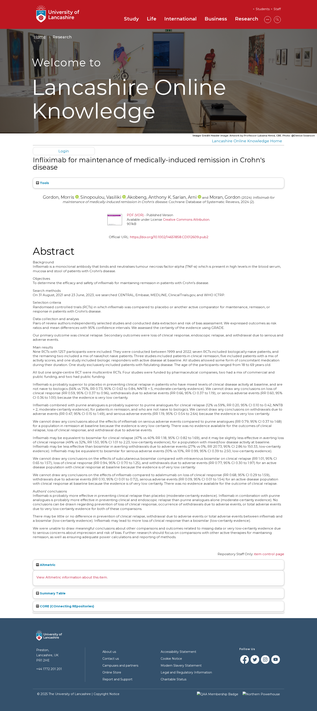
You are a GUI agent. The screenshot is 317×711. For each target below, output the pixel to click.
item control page (269, 554)
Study (131, 19)
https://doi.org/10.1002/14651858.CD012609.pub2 (169, 237)
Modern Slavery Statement (181, 665)
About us (109, 652)
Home (40, 37)
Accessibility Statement (178, 652)
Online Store (111, 672)
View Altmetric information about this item (71, 577)
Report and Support (117, 679)
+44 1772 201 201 (49, 669)
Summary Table (52, 593)
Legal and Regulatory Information (186, 672)
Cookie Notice (171, 659)
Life (151, 19)
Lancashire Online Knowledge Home (247, 141)
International (180, 19)
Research (246, 19)
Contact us (110, 659)
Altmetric (47, 565)
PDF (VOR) (135, 215)
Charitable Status (173, 679)
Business (216, 19)
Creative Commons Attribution (186, 220)
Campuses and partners (120, 665)
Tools (44, 183)
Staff (277, 9)
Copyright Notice (106, 694)
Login (63, 151)
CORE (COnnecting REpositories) (66, 606)
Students (263, 9)
